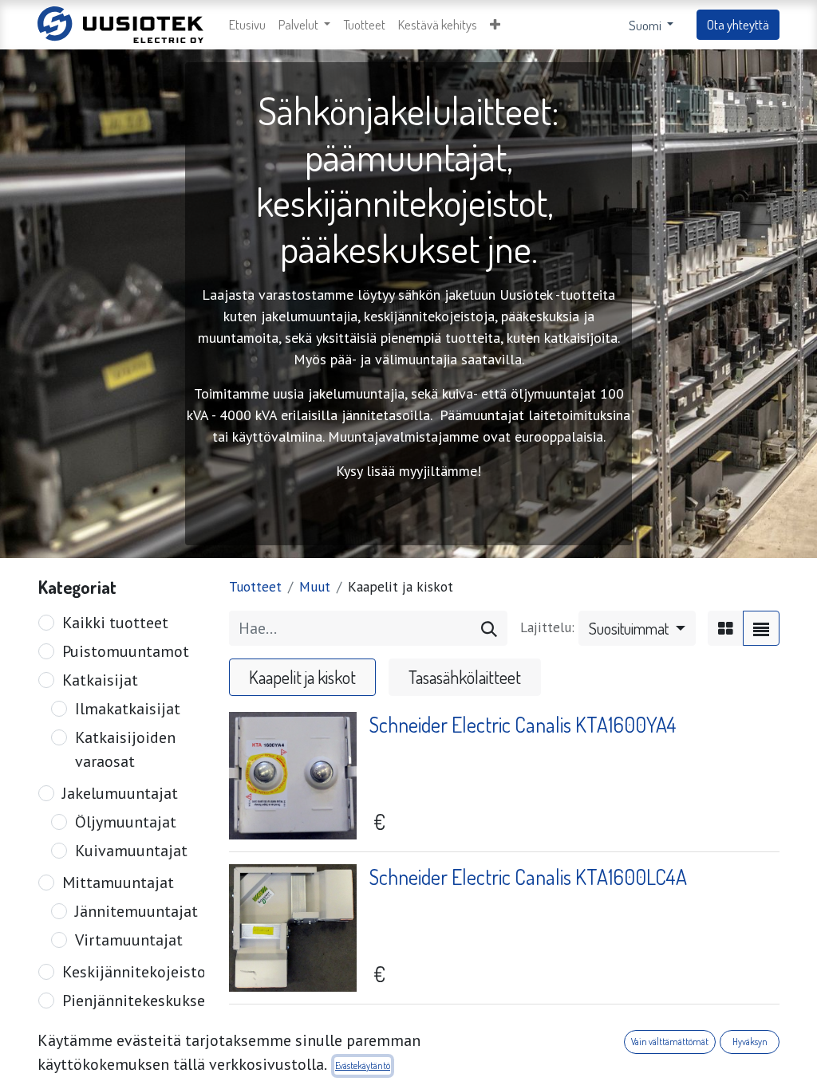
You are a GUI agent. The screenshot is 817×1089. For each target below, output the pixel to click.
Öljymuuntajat (125, 822)
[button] (495, 25)
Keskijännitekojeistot (137, 971)
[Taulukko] (726, 628)
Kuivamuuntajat (131, 850)
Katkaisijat (100, 680)
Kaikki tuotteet (115, 622)
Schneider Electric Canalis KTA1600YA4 (523, 724)
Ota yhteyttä (738, 24)
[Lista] (761, 628)
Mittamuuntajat (118, 882)
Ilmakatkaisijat (127, 708)
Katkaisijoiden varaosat (125, 749)
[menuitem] (247, 25)
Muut (314, 586)
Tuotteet (255, 586)
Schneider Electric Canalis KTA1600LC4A (528, 876)
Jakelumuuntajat (120, 793)
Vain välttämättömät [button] (669, 1042)
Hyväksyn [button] (750, 1042)
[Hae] (489, 628)
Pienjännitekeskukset (136, 1000)
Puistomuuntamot (125, 651)
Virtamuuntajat (129, 940)
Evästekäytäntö (362, 1065)
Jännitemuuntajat (136, 911)
